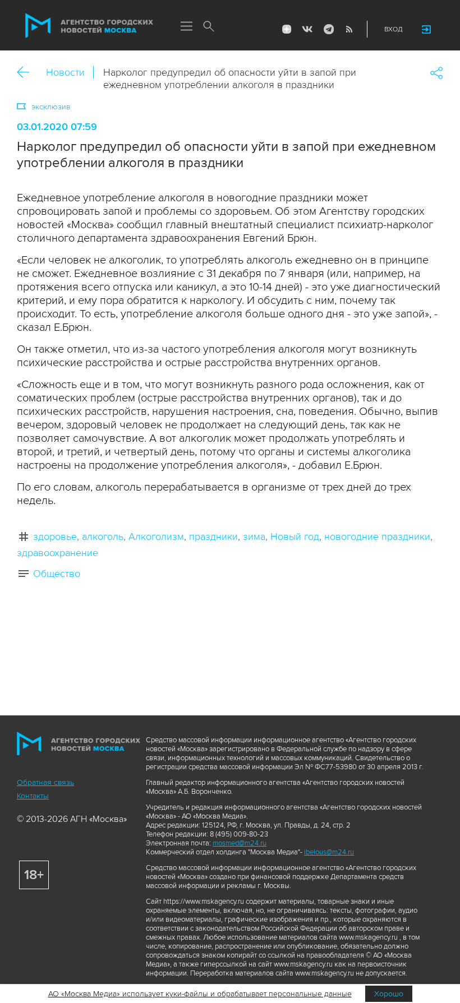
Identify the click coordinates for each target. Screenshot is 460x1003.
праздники (213, 536)
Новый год (294, 536)
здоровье (55, 536)
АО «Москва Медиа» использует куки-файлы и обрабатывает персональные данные (200, 994)
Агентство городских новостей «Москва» (89, 26)
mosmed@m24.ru (239, 843)
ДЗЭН (286, 29)
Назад (27, 72)
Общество (56, 573)
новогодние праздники (377, 536)
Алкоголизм (156, 536)
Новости (65, 72)
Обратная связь (45, 782)
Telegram (328, 29)
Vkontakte (307, 29)
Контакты (33, 796)
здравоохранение (57, 553)
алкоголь (102, 536)
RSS (349, 29)
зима (254, 536)
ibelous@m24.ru (329, 852)
